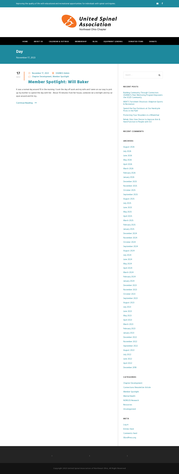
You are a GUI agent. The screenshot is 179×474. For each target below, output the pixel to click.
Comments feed (130, 433)
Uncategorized (129, 409)
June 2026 (127, 155)
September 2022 (130, 346)
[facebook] (162, 3)
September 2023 (130, 298)
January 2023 (128, 333)
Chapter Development (42, 76)
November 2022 (130, 341)
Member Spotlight (61, 76)
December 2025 (130, 181)
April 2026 (127, 164)
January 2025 (128, 229)
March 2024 (128, 272)
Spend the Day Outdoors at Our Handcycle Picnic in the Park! (141, 109)
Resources (127, 404)
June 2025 (127, 207)
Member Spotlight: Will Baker (58, 82)
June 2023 (127, 311)
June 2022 (127, 359)
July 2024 (127, 255)
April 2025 (127, 216)
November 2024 (130, 237)
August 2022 (128, 350)
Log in (125, 424)
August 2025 (128, 199)
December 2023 (130, 285)
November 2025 (130, 186)
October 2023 (129, 294)
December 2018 (129, 367)
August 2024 (129, 250)
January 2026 (128, 177)
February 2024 (129, 276)
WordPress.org (129, 437)
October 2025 (129, 190)
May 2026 (127, 160)
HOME (25, 41)
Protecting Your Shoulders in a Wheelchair (141, 115)
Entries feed (128, 429)
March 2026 (128, 168)
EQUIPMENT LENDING (113, 41)
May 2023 (127, 315)
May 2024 (127, 263)
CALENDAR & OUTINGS (59, 41)
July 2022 (127, 354)
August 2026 (128, 147)
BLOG (95, 41)
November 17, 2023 (40, 73)
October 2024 (129, 242)
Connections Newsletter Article (137, 387)
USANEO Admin (62, 73)
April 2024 (127, 268)
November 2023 (130, 289)
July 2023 (127, 307)
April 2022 (127, 363)
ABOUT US (38, 41)
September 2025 (130, 194)
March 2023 (128, 324)
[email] (157, 3)
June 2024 (127, 259)
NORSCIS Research (131, 400)
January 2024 (128, 281)
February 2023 (129, 328)
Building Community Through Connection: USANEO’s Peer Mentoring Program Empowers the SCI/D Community (143, 95)
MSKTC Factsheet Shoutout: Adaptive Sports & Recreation (143, 103)
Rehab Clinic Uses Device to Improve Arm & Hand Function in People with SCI (141, 120)
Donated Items (136, 41)
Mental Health (129, 396)
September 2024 (130, 246)
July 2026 (127, 151)
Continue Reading (24, 103)
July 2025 (127, 203)
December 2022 (130, 337)
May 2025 (127, 211)
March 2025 (128, 220)
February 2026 (129, 173)
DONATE (153, 41)
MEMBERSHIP (81, 41)
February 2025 (129, 224)
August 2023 (128, 302)
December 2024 (130, 233)
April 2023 (127, 320)
